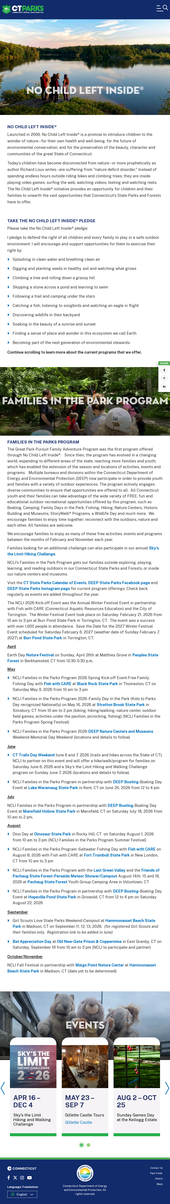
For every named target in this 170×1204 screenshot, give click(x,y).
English (22, 1194)
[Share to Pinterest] (164, 378)
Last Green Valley (109, 870)
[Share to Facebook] (164, 370)
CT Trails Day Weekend (34, 755)
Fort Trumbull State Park (107, 855)
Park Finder (156, 1173)
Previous (3, 1088)
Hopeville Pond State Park (52, 897)
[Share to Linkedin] (164, 386)
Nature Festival (40, 655)
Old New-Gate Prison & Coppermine (89, 941)
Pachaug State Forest (47, 882)
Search (159, 1178)
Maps (160, 1184)
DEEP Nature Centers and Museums (120, 731)
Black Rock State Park (97, 683)
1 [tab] (81, 1145)
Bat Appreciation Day (32, 941)
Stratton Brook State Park (121, 704)
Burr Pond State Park (42, 638)
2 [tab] (88, 1145)
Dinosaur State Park (52, 834)
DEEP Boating (126, 782)
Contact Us (156, 1167)
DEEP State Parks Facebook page (119, 582)
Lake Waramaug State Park (53, 787)
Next (167, 1088)
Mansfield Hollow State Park (49, 811)
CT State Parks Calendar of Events (54, 582)
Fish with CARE (57, 683)
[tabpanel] (33, 1086)
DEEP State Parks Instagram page (38, 588)
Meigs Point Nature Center (99, 965)
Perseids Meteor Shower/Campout (85, 876)
